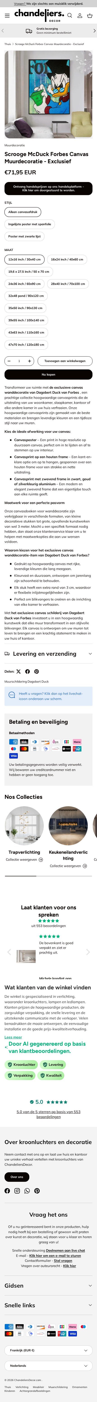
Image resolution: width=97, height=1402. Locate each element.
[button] (90, 16)
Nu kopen (48, 374)
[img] (48, 921)
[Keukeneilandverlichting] (68, 825)
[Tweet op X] (18, 671)
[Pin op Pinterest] (36, 671)
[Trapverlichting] (24, 825)
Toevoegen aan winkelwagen (64, 361)
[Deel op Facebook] (27, 671)
